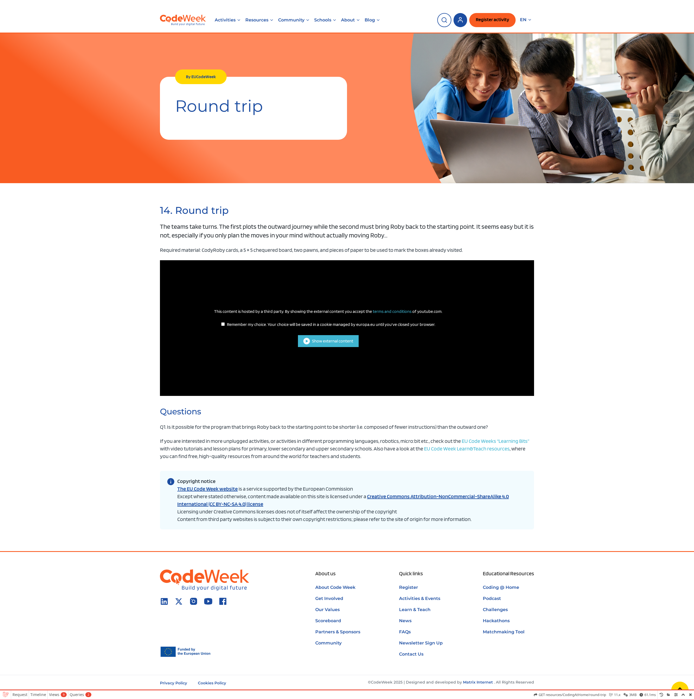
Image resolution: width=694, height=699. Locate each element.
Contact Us (411, 654)
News (405, 620)
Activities (225, 20)
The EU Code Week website (207, 488)
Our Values (327, 609)
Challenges (495, 609)
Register (408, 587)
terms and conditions (392, 311)
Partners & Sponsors (337, 631)
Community (291, 20)
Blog (370, 20)
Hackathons (496, 620)
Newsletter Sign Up (421, 643)
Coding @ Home (501, 587)
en (523, 19)
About (348, 20)
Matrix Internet (478, 682)
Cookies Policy (212, 683)
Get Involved (329, 598)
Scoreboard (328, 620)
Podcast (492, 598)
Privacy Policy (173, 683)
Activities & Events (419, 598)
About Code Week (335, 587)
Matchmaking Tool (504, 631)
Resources (256, 20)
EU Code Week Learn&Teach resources (467, 448)
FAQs (405, 631)
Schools (322, 20)
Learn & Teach (414, 609)
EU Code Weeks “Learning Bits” (495, 441)
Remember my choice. (331, 324)
